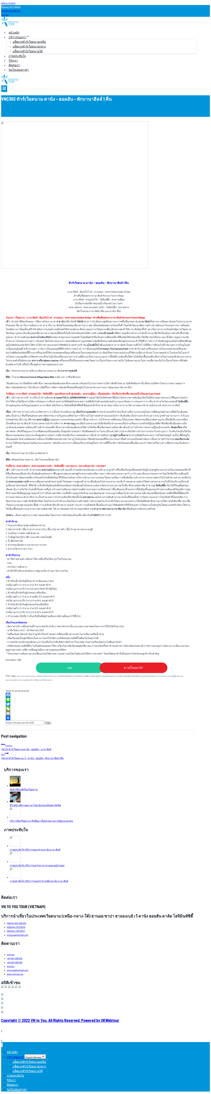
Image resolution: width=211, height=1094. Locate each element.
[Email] (99, 713)
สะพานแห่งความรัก (26, 680)
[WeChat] (99, 708)
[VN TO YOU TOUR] (9, 25)
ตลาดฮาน (54, 676)
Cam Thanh (21, 676)
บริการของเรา (16, 1057)
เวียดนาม (37, 680)
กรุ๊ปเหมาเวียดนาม (43, 676)
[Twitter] (99, 704)
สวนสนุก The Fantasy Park (158, 676)
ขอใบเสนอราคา (19, 69)
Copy (48, 723)
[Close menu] (2, 1045)
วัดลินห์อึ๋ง (127, 676)
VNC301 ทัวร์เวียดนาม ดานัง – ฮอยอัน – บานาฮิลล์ (26, 747)
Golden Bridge (30, 676)
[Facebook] (99, 695)
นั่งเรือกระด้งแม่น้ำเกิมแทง (104, 676)
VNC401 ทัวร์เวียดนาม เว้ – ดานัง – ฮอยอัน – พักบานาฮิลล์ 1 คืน (32, 756)
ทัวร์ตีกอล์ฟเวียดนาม (66, 676)
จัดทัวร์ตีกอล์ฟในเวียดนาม (24, 789)
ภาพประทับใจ (17, 56)
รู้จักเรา (13, 60)
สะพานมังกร (13, 680)
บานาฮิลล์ (118, 676)
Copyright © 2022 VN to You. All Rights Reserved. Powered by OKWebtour (60, 1020)
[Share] (99, 718)
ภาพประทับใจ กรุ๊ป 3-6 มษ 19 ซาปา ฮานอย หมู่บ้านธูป (37, 865)
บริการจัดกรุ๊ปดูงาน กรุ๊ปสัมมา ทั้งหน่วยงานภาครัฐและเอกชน (41, 820)
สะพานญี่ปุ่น (172, 676)
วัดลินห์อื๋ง (135, 676)
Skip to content (8, 3)
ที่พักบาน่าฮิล (90, 676)
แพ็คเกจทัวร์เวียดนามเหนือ (29, 41)
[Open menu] (4, 88)
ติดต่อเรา (14, 65)
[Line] (99, 699)
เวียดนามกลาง (46, 680)
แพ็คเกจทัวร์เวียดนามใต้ (28, 51)
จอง (69, 667)
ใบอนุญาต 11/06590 (11, 6)
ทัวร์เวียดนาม (79, 676)
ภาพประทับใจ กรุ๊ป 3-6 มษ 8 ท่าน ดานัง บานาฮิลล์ (35, 849)
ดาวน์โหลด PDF (133, 667)
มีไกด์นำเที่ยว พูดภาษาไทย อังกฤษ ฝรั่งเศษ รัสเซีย (35, 805)
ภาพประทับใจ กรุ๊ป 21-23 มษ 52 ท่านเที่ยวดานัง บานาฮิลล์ (39, 881)
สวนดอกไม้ (143, 676)
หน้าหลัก (14, 32)
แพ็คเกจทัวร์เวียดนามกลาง (29, 46)
